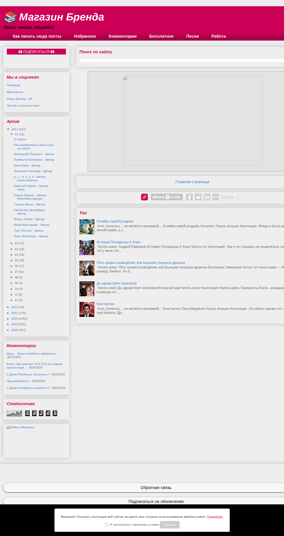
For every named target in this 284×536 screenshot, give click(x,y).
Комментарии (123, 36)
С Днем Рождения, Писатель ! (28, 374)
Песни (192, 36)
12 (17, 300)
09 (17, 283)
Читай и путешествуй (23, 105)
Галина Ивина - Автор (29, 204)
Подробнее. (215, 516)
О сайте (20, 139)
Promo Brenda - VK (19, 98)
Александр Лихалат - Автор (34, 154)
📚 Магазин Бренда (53, 17)
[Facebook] (189, 197)
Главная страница (192, 182)
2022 (15, 307)
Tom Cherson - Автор (29, 230)
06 (17, 266)
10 (17, 288)
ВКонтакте (15, 92)
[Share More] (215, 197)
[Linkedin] (207, 197)
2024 (15, 318)
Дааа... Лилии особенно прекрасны (31, 353)
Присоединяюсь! (18, 381)
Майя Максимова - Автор (31, 224)
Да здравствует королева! (117, 283)
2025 (15, 324)
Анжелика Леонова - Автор (33, 171)
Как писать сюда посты (37, 36)
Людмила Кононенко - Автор (34, 159)
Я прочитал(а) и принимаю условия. (135, 524)
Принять (169, 524)
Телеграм (13, 85)
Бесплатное (161, 36)
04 (17, 254)
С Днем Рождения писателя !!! (28, 388)
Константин (105, 304)
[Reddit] (198, 197)
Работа (218, 36)
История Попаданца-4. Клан (118, 242)
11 (17, 294)
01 (17, 134)
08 (17, 277)
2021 (15, 129)
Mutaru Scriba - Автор (29, 219)
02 (17, 243)
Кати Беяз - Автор (27, 165)
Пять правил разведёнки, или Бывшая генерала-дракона (141, 262)
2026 (15, 330)
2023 (15, 313)
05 (17, 260)
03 (17, 249)
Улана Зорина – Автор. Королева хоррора (30, 197)
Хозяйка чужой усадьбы (115, 221)
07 (17, 271)
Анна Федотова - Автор (31, 236)
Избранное (85, 36)
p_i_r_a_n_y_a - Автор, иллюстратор (30, 178)
